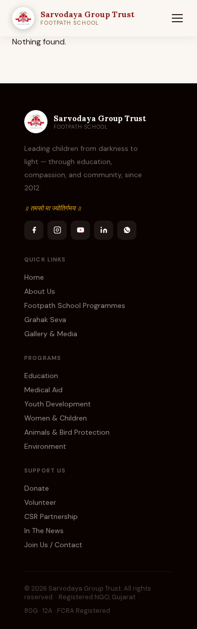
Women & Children (55, 418)
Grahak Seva (45, 319)
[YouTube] (80, 230)
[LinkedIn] (103, 230)
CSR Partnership (51, 516)
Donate (36, 488)
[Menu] (177, 18)
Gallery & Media (50, 333)
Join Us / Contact (53, 544)
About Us (39, 291)
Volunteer (40, 502)
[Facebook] (33, 230)
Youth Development (57, 403)
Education (41, 375)
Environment (45, 446)
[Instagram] (57, 230)
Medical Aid (43, 389)
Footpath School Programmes (74, 305)
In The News (44, 530)
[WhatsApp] (126, 230)
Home (34, 277)
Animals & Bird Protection (67, 432)
